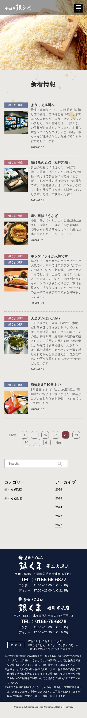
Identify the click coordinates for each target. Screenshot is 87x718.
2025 (58, 498)
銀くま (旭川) (13, 498)
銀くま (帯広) (13, 489)
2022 (58, 525)
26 (45, 435)
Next (59, 443)
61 (47, 443)
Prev (12, 435)
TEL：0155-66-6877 (43, 579)
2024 (58, 507)
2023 (58, 516)
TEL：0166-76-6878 (43, 621)
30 (26, 443)
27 (55, 435)
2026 (58, 489)
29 (76, 435)
